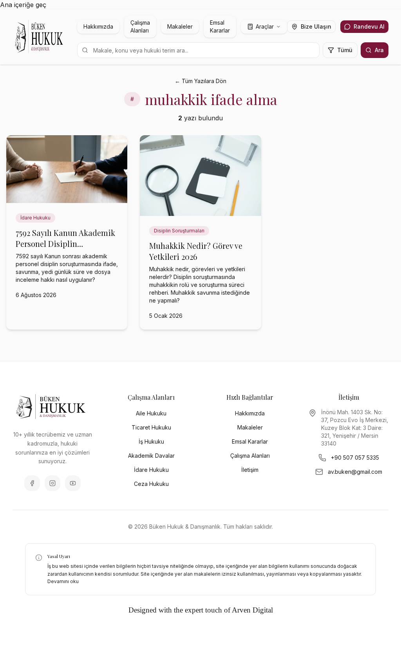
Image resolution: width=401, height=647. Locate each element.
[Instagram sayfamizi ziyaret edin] (52, 483)
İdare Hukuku (151, 469)
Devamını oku (63, 581)
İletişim (249, 469)
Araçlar (265, 26)
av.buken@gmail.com (355, 471)
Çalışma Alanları (140, 26)
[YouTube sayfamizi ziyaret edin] (73, 483)
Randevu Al (369, 26)
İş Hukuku (151, 441)
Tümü (344, 50)
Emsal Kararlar (220, 26)
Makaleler (180, 26)
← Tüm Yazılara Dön (200, 81)
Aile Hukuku (151, 413)
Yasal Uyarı (58, 556)
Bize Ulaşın (316, 26)
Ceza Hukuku (151, 483)
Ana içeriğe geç (23, 5)
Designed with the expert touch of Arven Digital (200, 610)
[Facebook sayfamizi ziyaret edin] (32, 483)
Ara (379, 50)
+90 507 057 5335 (355, 457)
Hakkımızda (98, 26)
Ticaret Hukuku (151, 427)
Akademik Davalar (151, 455)
